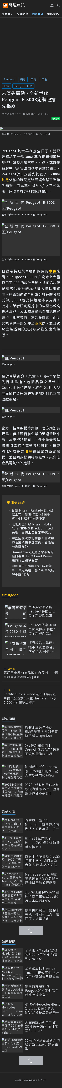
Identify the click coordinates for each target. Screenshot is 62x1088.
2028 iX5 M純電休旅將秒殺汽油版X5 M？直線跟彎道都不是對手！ (42, 789)
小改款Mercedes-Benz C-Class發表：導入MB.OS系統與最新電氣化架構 (42, 1008)
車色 (44, 79)
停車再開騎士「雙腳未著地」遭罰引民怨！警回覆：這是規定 (42, 914)
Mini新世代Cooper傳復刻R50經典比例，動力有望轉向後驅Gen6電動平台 (42, 771)
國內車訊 (7, 14)
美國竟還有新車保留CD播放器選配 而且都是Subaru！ (41, 1026)
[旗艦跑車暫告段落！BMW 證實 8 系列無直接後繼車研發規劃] (12, 732)
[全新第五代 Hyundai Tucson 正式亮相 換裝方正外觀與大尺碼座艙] (12, 973)
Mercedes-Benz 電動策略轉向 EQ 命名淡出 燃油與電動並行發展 (42, 878)
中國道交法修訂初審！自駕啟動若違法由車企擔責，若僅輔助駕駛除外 (33, 542)
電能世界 (53, 14)
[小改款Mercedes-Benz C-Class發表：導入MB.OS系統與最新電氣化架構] (12, 1009)
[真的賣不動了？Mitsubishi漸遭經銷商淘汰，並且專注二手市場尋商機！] (12, 825)
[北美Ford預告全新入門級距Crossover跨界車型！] (12, 1045)
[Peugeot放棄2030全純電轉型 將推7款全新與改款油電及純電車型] (16, 630)
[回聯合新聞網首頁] (5, 5)
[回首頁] (17, 5)
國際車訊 (38, 14)
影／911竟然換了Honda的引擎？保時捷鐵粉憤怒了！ (42, 842)
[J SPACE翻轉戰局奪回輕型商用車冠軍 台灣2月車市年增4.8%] (12, 897)
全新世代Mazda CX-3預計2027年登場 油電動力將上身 (41, 954)
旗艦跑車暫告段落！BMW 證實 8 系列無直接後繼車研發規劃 (41, 731)
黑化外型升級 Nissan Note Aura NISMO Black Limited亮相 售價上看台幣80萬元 (32, 528)
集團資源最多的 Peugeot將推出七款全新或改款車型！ (41, 611)
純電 (23, 79)
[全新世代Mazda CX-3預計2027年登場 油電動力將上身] (12, 955)
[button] (57, 5)
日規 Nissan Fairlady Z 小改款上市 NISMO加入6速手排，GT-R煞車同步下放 (32, 514)
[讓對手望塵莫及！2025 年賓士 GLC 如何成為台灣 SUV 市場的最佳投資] (12, 861)
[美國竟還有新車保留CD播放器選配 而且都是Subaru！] (12, 1027)
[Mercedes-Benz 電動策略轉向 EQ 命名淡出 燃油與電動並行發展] (12, 879)
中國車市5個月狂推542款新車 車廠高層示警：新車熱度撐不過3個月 (33, 570)
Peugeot (9, 79)
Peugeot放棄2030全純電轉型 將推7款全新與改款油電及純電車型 (42, 629)
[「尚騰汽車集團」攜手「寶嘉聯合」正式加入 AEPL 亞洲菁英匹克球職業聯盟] (16, 648)
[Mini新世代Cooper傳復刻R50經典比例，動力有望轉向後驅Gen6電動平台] (12, 772)
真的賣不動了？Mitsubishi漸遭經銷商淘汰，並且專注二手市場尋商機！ (42, 824)
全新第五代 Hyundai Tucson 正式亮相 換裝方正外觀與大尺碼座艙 (42, 972)
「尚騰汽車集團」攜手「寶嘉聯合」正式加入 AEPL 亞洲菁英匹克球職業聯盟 (42, 647)
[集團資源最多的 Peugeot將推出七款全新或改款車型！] (16, 612)
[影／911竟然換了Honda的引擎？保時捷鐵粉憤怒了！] (12, 843)
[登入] (52, 5)
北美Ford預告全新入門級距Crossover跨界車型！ (42, 1044)
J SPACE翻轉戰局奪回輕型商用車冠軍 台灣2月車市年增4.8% (42, 896)
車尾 (33, 79)
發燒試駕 (23, 14)
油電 (6, 86)
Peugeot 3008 (23, 86)
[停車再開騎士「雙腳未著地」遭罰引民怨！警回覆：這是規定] (12, 915)
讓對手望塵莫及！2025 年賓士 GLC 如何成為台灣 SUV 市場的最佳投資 (42, 860)
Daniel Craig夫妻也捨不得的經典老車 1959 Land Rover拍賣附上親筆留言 (33, 556)
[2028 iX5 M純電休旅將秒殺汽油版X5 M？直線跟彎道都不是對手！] (12, 790)
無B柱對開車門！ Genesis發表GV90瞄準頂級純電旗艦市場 (42, 749)
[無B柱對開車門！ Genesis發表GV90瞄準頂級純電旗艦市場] (12, 750)
